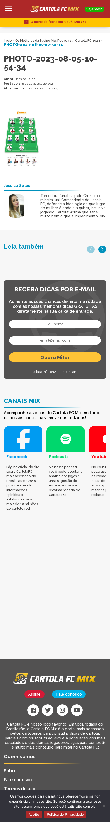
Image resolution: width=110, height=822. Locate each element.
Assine (34, 694)
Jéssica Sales (25, 79)
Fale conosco (69, 694)
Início (8, 40)
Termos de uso (19, 788)
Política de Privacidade (65, 814)
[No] (103, 805)
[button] (91, 249)
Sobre (10, 770)
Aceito (34, 814)
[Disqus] (55, 594)
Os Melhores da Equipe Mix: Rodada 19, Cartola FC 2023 (57, 40)
